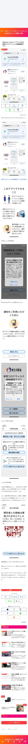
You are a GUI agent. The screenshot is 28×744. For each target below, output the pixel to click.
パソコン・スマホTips (16, 590)
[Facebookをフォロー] (7, 613)
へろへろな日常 (6, 590)
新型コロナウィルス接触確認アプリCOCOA (13, 179)
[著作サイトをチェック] (7, 609)
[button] (18, 110)
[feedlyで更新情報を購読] (20, 613)
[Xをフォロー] (20, 609)
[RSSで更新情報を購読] (14, 617)
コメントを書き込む (14, 722)
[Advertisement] (14, 14)
